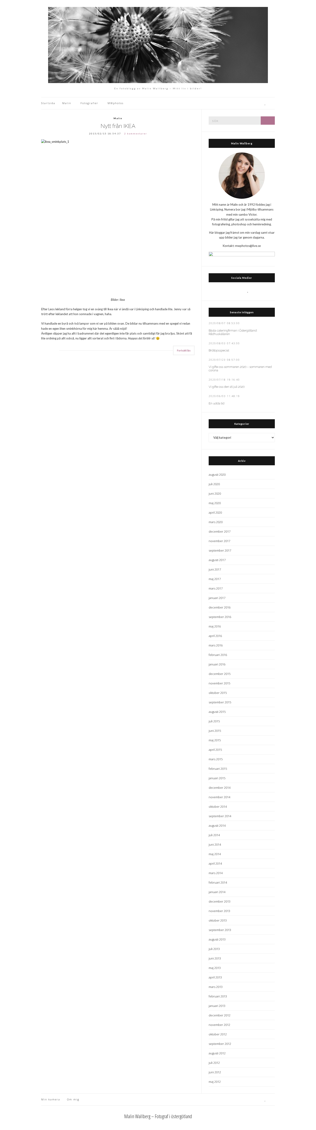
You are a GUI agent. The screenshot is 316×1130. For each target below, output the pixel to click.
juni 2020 (215, 493)
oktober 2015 (218, 693)
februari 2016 (218, 655)
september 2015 (220, 702)
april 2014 (215, 863)
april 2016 (215, 636)
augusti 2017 (217, 560)
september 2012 (220, 1044)
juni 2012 (215, 1072)
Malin (66, 103)
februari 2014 (218, 882)
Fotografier (89, 103)
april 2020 (215, 512)
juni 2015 (215, 731)
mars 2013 (216, 987)
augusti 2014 (217, 825)
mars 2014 (216, 873)
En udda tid (216, 403)
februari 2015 (218, 769)
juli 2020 (214, 484)
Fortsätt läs (184, 350)
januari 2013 (217, 1006)
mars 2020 (216, 522)
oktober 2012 (218, 1034)
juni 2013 (215, 958)
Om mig (73, 1099)
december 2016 (219, 607)
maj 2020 (215, 503)
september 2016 (220, 617)
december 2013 (219, 901)
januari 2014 (217, 892)
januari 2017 (217, 598)
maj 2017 (215, 579)
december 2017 (219, 531)
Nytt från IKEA (118, 126)
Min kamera (50, 1099)
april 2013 (215, 977)
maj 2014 (215, 854)
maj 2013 (215, 968)
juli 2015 (214, 721)
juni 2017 (215, 569)
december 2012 (219, 1015)
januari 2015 (217, 778)
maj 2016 (215, 626)
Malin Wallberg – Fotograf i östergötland (158, 1116)
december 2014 (219, 787)
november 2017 (219, 541)
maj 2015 (215, 740)
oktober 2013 (218, 920)
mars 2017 (216, 588)
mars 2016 (216, 645)
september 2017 (220, 550)
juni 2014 (215, 844)
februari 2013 (218, 996)
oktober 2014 (218, 806)
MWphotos (116, 103)
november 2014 (219, 797)
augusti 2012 (217, 1053)
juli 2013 (214, 949)
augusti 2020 (217, 474)
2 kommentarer (135, 133)
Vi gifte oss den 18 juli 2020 (227, 386)
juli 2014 (214, 835)
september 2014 (220, 816)
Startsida (48, 103)
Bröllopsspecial (219, 350)
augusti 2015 (217, 712)
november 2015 (219, 683)
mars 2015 (216, 759)
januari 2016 (217, 664)
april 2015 (215, 750)
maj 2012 (215, 1082)
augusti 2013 (217, 939)
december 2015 (219, 674)
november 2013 (219, 911)
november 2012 (219, 1025)
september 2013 (220, 930)
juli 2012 (214, 1063)
